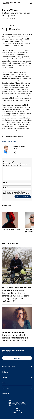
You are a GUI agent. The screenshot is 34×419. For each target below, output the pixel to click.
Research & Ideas (8, 366)
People (4, 377)
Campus (5, 383)
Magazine (5, 388)
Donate (17, 358)
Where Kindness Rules (13, 332)
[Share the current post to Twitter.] (3, 29)
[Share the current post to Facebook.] (6, 29)
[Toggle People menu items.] (31, 377)
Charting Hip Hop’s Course (11, 229)
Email (5, 187)
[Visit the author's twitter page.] (14, 152)
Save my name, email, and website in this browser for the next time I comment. (16, 192)
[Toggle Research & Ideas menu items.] (31, 366)
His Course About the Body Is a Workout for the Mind (16, 289)
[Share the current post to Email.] (14, 29)
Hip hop (20, 137)
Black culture (11, 137)
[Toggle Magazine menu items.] (31, 388)
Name (5, 182)
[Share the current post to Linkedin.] (10, 29)
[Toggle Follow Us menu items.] (31, 394)
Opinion (5, 372)
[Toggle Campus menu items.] (31, 383)
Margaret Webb (10, 19)
